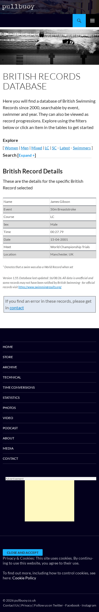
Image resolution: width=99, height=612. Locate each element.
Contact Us (11, 605)
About (8, 438)
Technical (12, 377)
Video (8, 418)
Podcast (10, 428)
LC (47, 147)
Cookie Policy (24, 577)
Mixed (36, 147)
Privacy (26, 605)
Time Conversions (19, 387)
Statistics (11, 397)
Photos (9, 408)
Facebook (72, 605)
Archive (10, 367)
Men (25, 147)
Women (11, 147)
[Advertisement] (49, 500)
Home (8, 347)
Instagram (89, 605)
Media (8, 448)
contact (17, 307)
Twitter (58, 605)
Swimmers (82, 147)
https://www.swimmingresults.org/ (40, 287)
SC (54, 147)
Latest (65, 147)
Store (8, 357)
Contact (10, 458)
